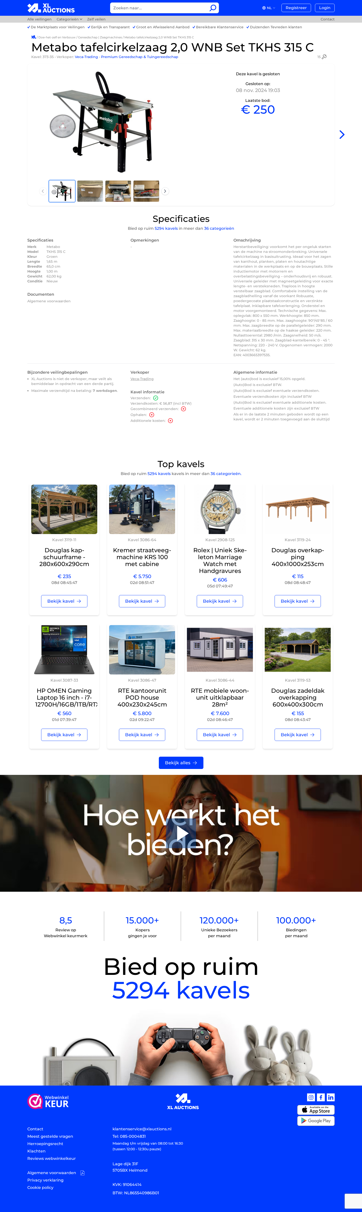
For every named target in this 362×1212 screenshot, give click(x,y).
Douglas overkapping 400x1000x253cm (297, 557)
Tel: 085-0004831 (129, 1136)
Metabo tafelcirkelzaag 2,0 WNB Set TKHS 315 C (159, 37)
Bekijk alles (177, 763)
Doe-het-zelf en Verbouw (57, 37)
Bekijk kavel (60, 601)
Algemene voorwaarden (49, 301)
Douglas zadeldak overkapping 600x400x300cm (298, 697)
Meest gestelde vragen (50, 1136)
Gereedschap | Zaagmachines (100, 37)
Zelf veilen (96, 19)
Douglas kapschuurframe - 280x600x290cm (64, 557)
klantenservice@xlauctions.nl (142, 1129)
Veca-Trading (87, 57)
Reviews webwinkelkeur (51, 1158)
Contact (328, 19)
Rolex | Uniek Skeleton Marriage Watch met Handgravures (220, 560)
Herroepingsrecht (45, 1143)
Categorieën (68, 19)
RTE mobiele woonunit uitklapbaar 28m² (220, 697)
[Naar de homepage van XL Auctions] (51, 8)
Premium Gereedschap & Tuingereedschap (139, 57)
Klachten (36, 1151)
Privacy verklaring (45, 1180)
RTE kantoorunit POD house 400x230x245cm (142, 697)
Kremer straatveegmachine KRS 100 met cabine (142, 557)
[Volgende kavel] (342, 134)
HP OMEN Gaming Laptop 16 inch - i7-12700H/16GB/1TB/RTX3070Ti (77, 697)
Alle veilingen (40, 19)
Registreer (296, 7)
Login (324, 7)
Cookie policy (40, 1187)
